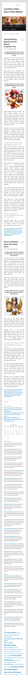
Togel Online (13, 29)
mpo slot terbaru (19, 657)
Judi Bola (11, 26)
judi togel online (7, 649)
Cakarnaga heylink (11, 589)
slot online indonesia (12, 672)
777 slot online (10, 632)
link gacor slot (20, 649)
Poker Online (18, 26)
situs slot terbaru (8, 664)
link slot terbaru (16, 655)
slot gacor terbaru (7, 666)
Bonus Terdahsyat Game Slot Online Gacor (11, 244)
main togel (14, 657)
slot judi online (17, 666)
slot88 (18, 234)
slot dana (18, 228)
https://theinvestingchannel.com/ (16, 470)
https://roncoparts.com (9, 504)
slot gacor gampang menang (12, 230)
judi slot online (10, 645)
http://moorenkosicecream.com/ (13, 528)
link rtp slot (6, 651)
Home (5, 26)
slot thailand (13, 234)
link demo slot (14, 649)
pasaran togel (6, 662)
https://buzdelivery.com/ (13, 478)
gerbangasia (9, 559)
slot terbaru (19, 232)
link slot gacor (18, 651)
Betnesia (6, 492)
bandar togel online (8, 636)
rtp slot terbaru (13, 662)
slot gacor (10, 229)
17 (5, 433)
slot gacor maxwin (8, 232)
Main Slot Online (13, 58)
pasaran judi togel (16, 660)
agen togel (18, 632)
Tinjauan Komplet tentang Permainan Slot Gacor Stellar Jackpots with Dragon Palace (14, 414)
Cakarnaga (19, 457)
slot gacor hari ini (19, 231)
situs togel (15, 664)
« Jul (8, 437)
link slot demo (12, 651)
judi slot (13, 222)
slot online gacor (11, 669)
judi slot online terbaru (8, 647)
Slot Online (6, 29)
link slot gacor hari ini (8, 653)
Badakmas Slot (12, 609)
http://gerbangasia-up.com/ (12, 536)
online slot (8, 660)
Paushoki (10, 449)
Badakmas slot (7, 498)
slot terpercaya (7, 234)
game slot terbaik (8, 643)
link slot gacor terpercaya (18, 653)
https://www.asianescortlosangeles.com (12, 576)
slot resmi (14, 232)
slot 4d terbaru (21, 664)
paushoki (8, 443)
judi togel (15, 647)
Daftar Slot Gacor (14, 258)
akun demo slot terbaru (8, 635)
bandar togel (16, 635)
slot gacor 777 (16, 229)
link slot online (7, 655)
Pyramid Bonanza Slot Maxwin (11, 417)
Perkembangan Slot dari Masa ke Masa (13, 408)
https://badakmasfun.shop (13, 544)
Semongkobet (9, 623)
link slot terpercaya (8, 657)
